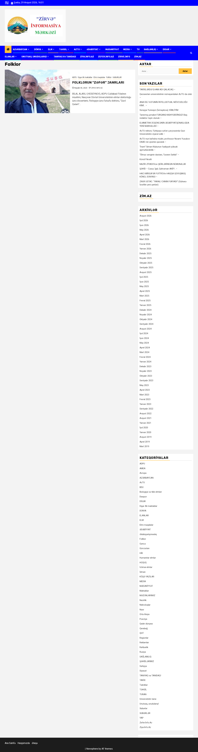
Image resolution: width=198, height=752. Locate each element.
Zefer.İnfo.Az (106, 56)
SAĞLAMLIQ (150, 49)
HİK (141, 553)
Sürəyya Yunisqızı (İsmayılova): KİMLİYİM (159, 110)
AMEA (142, 468)
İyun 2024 (144, 338)
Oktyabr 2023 (146, 376)
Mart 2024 (144, 352)
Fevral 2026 (145, 244)
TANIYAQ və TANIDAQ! (65, 56)
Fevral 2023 (145, 399)
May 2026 (144, 230)
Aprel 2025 (145, 291)
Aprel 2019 (145, 441)
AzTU (77, 49)
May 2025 (144, 286)
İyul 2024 (144, 333)
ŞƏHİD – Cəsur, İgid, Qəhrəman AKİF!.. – (158, 168)
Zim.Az (137, 56)
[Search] (191, 53)
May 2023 (144, 385)
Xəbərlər (143, 708)
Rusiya (143, 652)
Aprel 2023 (145, 390)
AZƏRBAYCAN (20, 49)
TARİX (142, 680)
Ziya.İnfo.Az (87, 56)
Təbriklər (144, 685)
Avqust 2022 (145, 413)
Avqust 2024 (145, 328)
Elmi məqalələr (99, 77)
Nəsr (142, 609)
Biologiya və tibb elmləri (151, 492)
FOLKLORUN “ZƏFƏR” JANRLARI (98, 82)
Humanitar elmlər (148, 557)
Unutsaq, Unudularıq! (34, 56)
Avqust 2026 (145, 216)
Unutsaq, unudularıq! (149, 703)
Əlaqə (35, 743)
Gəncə (143, 543)
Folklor (108, 77)
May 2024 (144, 343)
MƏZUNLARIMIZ (147, 595)
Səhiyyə (143, 666)
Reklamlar (144, 642)
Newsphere (92, 748)
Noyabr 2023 (146, 371)
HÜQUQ (143, 562)
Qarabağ (144, 628)
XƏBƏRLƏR (117, 77)
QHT (142, 633)
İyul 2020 (144, 427)
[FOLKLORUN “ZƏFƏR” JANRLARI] (37, 91)
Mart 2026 (144, 239)
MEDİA (126, 49)
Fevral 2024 (145, 357)
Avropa (143, 473)
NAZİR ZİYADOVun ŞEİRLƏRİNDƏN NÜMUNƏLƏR (163, 164)
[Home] (8, 50)
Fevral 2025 (145, 300)
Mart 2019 (144, 446)
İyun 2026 (144, 225)
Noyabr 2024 (146, 314)
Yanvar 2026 (145, 248)
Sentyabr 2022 (146, 408)
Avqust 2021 (145, 418)
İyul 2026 (144, 220)
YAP (141, 718)
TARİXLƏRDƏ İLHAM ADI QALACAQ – (157, 89)
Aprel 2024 (145, 347)
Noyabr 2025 (146, 258)
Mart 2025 (144, 295)
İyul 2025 (144, 277)
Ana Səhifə (10, 743)
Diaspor (143, 496)
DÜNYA (37, 49)
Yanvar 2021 (145, 423)
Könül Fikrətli (146, 159)
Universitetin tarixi (148, 699)
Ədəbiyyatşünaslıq (148, 534)
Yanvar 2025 (145, 305)
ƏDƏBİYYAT (92, 49)
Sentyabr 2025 (146, 267)
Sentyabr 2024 (146, 324)
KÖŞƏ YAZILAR (147, 576)
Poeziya (143, 619)
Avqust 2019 (145, 437)
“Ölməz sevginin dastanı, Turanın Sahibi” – (159, 154)
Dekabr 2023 (145, 366)
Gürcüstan (144, 548)
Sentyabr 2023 (146, 380)
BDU (141, 487)
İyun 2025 (144, 281)
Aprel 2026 (145, 234)
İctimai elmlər (146, 567)
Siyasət (143, 670)
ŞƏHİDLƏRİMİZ (147, 661)
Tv (138, 49)
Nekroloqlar (145, 605)
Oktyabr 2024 (146, 319)
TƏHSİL (63, 49)
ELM (50, 49)
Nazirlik (143, 600)
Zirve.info (124, 56)
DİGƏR (166, 49)
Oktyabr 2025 (146, 263)
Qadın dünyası (146, 623)
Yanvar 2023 (145, 404)
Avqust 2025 (145, 272)
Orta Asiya (144, 614)
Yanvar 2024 (145, 361)
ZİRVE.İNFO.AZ (97, 88)
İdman (143, 572)
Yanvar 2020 (145, 432)
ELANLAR (9, 56)
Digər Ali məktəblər (85, 77)
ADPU (74, 77)
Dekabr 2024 (145, 310)
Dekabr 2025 (145, 253)
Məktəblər (144, 590)
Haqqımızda (24, 743)
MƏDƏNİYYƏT (112, 49)
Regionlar (144, 638)
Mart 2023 (144, 394)
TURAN (143, 694)
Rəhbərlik (144, 647)
